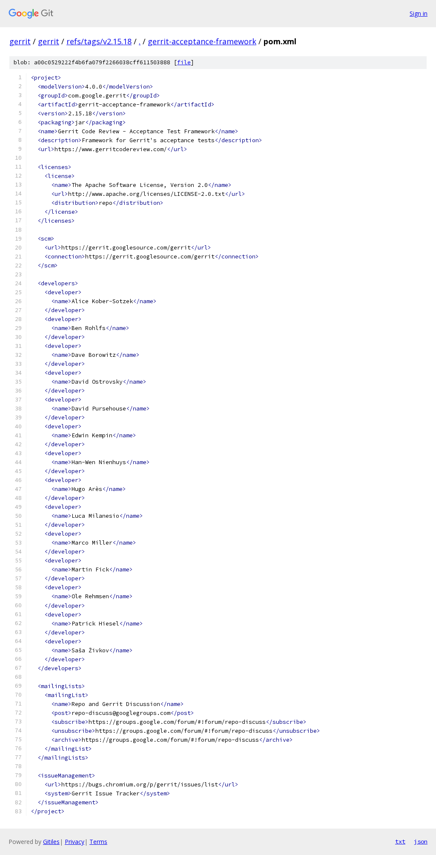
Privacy (74, 842)
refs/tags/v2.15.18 (99, 41)
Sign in (418, 13)
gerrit (20, 41)
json (420, 841)
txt (400, 841)
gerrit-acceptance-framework (202, 41)
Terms (98, 842)
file (184, 62)
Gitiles (51, 842)
